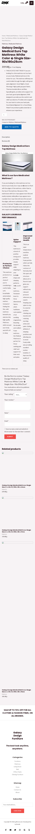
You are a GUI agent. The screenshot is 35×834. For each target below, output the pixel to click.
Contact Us (17, 790)
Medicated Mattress (12, 35)
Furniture (17, 761)
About (18, 792)
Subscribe (17, 811)
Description (6, 137)
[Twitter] (15, 830)
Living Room (17, 766)
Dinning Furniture (17, 774)
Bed (17, 769)
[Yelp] (29, 830)
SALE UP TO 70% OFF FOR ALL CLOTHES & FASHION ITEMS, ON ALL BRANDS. (17, 713)
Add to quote (12, 127)
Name (6, 413)
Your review (9, 400)
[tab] (17, 137)
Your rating (9, 394)
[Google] (24, 830)
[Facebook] (6, 830)
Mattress (5, 44)
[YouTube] (10, 830)
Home (3, 35)
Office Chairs (17, 772)
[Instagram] (20, 830)
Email (6, 421)
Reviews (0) (6, 141)
